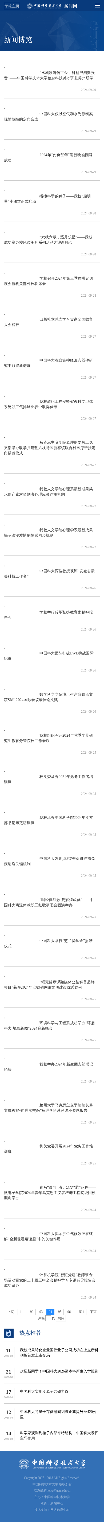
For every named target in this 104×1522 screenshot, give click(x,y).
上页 (10, 1312)
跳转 (61, 1318)
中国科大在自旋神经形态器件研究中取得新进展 (48, 365)
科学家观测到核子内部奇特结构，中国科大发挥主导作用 (59, 1435)
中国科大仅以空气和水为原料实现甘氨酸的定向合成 (48, 119)
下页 (93, 1312)
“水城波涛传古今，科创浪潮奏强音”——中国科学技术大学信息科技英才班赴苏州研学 (49, 78)
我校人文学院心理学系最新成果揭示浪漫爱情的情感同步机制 (48, 535)
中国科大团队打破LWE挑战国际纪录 (49, 658)
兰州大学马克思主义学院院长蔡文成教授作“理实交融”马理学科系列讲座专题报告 (48, 1110)
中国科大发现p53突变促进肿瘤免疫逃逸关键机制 (49, 864)
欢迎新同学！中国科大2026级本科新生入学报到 (59, 1371)
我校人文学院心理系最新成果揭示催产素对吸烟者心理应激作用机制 (48, 494)
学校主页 (12, 6)
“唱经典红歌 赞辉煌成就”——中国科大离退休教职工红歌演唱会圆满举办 (49, 905)
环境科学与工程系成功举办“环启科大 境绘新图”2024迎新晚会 (49, 1028)
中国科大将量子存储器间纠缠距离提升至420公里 (58, 1414)
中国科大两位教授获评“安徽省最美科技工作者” (49, 576)
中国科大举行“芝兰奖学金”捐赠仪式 (48, 946)
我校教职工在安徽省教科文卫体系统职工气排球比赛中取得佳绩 (48, 407)
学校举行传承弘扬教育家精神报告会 (48, 617)
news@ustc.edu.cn (58, 1490)
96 (69, 1312)
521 (81, 1312)
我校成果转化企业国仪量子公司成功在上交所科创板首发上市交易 (59, 1352)
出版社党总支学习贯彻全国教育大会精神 (48, 324)
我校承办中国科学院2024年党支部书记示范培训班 (48, 823)
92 (31, 1312)
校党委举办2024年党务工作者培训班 (48, 782)
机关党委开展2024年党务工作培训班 (48, 1151)
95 (59, 1312)
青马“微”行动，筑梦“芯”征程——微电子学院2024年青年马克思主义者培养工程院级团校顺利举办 (50, 1195)
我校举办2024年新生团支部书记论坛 (48, 1069)
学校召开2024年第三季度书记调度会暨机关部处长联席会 (48, 283)
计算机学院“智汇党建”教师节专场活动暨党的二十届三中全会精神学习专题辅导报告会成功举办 (49, 1283)
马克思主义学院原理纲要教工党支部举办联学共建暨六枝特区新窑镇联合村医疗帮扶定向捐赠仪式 (49, 451)
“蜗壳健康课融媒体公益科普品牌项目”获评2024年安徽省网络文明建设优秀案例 (49, 987)
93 (41, 1312)
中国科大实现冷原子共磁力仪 (44, 1392)
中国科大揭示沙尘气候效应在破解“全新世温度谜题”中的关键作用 (48, 1239)
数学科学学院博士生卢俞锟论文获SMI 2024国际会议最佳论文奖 (48, 699)
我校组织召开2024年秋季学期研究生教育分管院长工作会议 (48, 740)
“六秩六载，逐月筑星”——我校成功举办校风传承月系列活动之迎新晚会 (48, 242)
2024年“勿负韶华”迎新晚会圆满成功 (48, 160)
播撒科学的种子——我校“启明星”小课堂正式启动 (47, 201)
